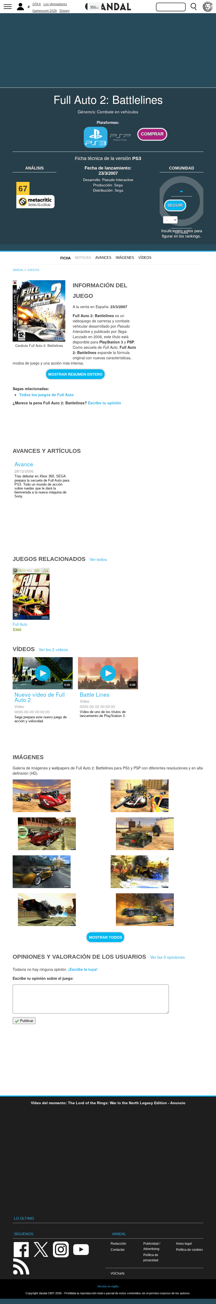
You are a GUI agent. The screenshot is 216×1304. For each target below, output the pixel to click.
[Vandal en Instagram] (60, 1249)
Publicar (26, 1021)
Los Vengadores (55, 4)
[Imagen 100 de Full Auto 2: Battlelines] (145, 833)
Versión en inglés (108, 1286)
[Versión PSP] (120, 136)
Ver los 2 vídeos (53, 649)
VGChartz (118, 1273)
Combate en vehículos (117, 111)
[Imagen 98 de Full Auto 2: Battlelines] (47, 909)
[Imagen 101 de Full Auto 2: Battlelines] (140, 795)
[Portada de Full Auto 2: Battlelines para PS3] (39, 311)
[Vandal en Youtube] (80, 1249)
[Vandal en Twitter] (41, 1249)
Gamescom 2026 (44, 11)
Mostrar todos (105, 937)
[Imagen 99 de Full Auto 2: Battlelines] (42, 871)
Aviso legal (184, 1243)
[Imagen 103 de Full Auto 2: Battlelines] (42, 795)
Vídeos (144, 258)
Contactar (118, 1249)
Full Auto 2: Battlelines (108, 99)
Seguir (175, 205)
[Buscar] (193, 6)
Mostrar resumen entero (75, 374)
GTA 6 (36, 4)
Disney (65, 11)
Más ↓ (94, 7)
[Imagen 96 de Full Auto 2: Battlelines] (145, 909)
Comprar (152, 134)
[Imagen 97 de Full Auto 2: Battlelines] (140, 871)
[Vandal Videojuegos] (108, 6)
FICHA (65, 258)
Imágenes (125, 258)
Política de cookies (189, 1249)
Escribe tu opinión (104, 402)
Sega (118, 185)
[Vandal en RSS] (21, 1266)
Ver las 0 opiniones (167, 957)
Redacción (118, 1243)
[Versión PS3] (95, 137)
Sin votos (181, 232)
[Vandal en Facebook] (21, 1249)
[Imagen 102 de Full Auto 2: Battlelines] (47, 833)
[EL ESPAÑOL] (208, 6)
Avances (103, 258)
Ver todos (98, 559)
